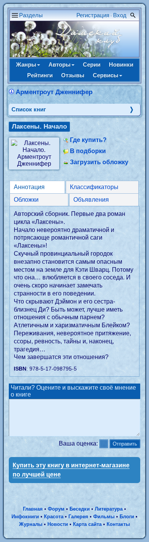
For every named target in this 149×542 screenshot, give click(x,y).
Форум (56, 509)
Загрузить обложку (99, 162)
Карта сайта (87, 524)
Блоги (127, 516)
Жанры (26, 64)
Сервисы (105, 75)
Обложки (26, 199)
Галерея (78, 516)
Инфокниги (25, 516)
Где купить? (88, 140)
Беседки (80, 509)
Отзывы (72, 75)
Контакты (118, 524)
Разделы (31, 15)
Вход (119, 15)
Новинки (121, 64)
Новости (57, 524)
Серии (91, 64)
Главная (33, 509)
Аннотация (29, 187)
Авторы (60, 64)
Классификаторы (94, 187)
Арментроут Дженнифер (54, 92)
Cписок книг (28, 109)
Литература (109, 509)
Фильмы (104, 516)
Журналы (30, 524)
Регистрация (92, 15)
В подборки (88, 151)
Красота (53, 516)
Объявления (91, 199)
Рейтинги (40, 75)
